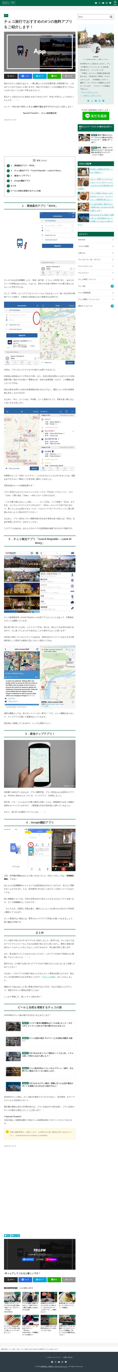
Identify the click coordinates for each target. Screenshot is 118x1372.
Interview (81, 240)
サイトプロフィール (90, 92)
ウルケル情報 (83, 246)
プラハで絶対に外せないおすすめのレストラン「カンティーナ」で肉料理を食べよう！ (101, 196)
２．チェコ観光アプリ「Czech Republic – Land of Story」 (35, 171)
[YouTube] (103, 3)
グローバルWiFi (48, 977)
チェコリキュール (85, 266)
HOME (5, 1349)
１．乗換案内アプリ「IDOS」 (22, 166)
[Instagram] (107, 3)
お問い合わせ (68, 1357)
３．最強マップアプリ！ (19, 176)
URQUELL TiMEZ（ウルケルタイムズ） (54, 1366)
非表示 (44, 160)
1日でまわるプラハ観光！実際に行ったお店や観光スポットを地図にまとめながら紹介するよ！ (96, 219)
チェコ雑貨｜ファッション (88, 299)
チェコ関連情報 (84, 293)
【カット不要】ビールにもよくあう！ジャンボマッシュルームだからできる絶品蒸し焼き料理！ (95, 184)
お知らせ (81, 253)
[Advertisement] (39, 138)
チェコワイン (83, 273)
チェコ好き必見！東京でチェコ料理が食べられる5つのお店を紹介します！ (102, 207)
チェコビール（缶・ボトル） (89, 259)
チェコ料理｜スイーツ (87, 279)
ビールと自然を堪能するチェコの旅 (24, 191)
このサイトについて (53, 1357)
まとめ (12, 186)
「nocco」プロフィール (91, 95)
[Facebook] (96, 3)
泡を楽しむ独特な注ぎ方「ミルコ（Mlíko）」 (101, 170)
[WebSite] (88, 101)
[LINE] (110, 3)
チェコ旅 (16, 1235)
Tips (6, 15)
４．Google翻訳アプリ (19, 181)
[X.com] (100, 3)
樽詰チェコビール (85, 306)
